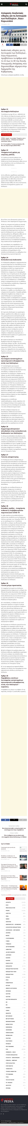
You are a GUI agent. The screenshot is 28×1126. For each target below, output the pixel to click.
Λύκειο (7, 1010)
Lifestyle (8, 913)
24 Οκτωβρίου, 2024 (5, 859)
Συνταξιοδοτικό (10, 1063)
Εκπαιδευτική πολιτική (12, 968)
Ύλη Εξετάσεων (10, 1079)
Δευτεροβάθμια (10, 946)
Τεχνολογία (9, 1068)
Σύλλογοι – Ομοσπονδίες (13, 1057)
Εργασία (8, 985)
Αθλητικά (8, 921)
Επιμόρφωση (9, 982)
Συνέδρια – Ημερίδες (11, 1060)
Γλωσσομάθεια (10, 938)
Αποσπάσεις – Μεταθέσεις (13, 930)
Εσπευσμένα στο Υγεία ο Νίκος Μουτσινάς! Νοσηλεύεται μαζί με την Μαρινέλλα (9, 877)
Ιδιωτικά (8, 993)
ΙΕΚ (6, 1002)
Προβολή (8, 1043)
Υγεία (7, 1077)
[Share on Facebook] (9, 45)
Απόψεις (8, 932)
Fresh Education (10, 907)
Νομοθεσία (9, 1027)
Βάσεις (7, 935)
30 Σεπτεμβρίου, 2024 (6, 870)
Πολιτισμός (9, 1041)
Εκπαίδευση (9, 966)
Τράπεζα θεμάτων (11, 1071)
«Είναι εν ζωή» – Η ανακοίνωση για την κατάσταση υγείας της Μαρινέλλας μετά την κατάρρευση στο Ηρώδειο (10, 887)
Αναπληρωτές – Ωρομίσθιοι (13, 924)
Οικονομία (9, 1030)
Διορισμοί (8, 955)
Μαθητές (8, 1013)
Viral (7, 916)
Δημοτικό (8, 949)
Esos (7, 905)
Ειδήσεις (8, 957)
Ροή (7, 1049)
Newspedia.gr (8, 1121)
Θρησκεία (8, 991)
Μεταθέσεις (9, 1016)
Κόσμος (8, 1007)
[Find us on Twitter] (3, 1113)
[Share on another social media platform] (23, 45)
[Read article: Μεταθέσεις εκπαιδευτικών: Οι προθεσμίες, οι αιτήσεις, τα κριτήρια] (23, 857)
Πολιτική (8, 1038)
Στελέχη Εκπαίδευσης (11, 1055)
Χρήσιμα (8, 1088)
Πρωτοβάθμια (10, 1046)
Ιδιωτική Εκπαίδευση (11, 999)
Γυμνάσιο (8, 944)
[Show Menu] (1, 4)
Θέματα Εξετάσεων (11, 988)
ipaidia (7, 910)
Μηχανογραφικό (10, 1021)
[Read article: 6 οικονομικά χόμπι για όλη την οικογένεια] (23, 849)
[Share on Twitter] (16, 45)
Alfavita (8, 902)
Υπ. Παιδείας (9, 1082)
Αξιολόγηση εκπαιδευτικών (13, 927)
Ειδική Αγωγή (9, 963)
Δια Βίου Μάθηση (10, 952)
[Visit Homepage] (14, 4)
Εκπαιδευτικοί (9, 974)
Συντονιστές (9, 1066)
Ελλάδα (8, 977)
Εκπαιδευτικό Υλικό (11, 971)
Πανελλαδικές (9, 1032)
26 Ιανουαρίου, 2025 (5, 850)
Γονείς (7, 941)
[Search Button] (26, 4)
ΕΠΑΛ (7, 980)
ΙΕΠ (6, 1005)
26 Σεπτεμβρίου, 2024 (6, 890)
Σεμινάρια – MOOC (11, 1052)
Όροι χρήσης (20, 1122)
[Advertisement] (14, 92)
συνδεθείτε (9, 895)
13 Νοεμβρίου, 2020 (5, 24)
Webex (7, 919)
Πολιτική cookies (12, 1122)
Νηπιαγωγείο (9, 1024)
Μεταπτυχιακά (10, 1018)
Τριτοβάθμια (9, 1074)
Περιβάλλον (9, 1035)
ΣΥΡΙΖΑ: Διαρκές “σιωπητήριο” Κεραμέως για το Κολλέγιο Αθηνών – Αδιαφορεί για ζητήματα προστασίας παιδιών (13, 140)
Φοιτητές (8, 1085)
